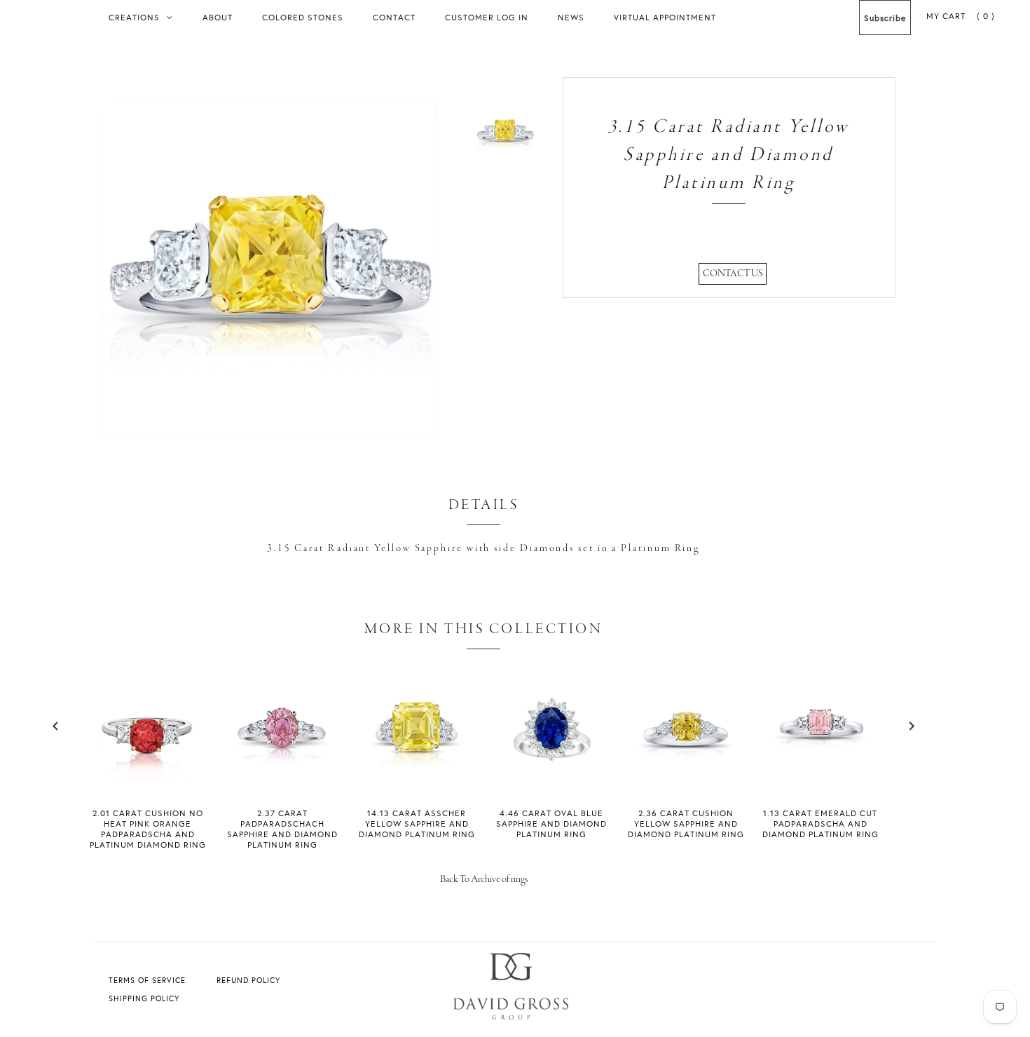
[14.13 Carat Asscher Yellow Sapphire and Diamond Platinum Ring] (417, 778)
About (217, 17)
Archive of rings (499, 879)
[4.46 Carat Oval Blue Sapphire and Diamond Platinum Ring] (551, 778)
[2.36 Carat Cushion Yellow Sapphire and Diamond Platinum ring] (686, 778)
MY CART (960, 16)
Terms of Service (147, 980)
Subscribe (885, 18)
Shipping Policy (144, 998)
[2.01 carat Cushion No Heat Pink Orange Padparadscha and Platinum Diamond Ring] (148, 778)
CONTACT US (732, 273)
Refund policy (248, 980)
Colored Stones (302, 17)
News (571, 17)
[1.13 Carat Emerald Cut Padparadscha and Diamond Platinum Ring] (820, 775)
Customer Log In (486, 17)
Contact (394, 17)
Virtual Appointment (665, 17)
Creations (134, 17)
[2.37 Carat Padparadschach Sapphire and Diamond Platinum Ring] (282, 778)
